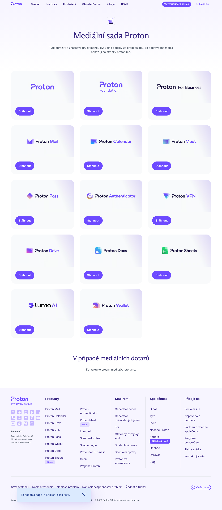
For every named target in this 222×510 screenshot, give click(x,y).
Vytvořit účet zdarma (176, 4)
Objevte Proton (91, 4)
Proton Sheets (54, 457)
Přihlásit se (202, 4)
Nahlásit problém (68, 487)
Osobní (35, 4)
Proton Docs (53, 450)
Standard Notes (90, 438)
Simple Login (88, 445)
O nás (153, 409)
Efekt (153, 423)
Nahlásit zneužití (42, 487)
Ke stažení (69, 4)
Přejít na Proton (90, 466)
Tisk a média (193, 449)
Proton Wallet (54, 443)
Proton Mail (52, 409)
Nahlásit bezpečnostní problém (102, 487)
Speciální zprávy (125, 452)
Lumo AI (85, 431)
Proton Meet (88, 420)
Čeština (201, 487)
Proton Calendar (55, 416)
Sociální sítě (192, 409)
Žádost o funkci (136, 487)
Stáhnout (25, 111)
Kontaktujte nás (195, 456)
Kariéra (154, 437)
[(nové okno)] (13, 412)
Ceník (124, 4)
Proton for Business (92, 452)
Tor (117, 427)
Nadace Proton (159, 430)
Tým (152, 416)
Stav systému (20, 487)
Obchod (155, 448)
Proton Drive (53, 423)
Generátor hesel (125, 409)
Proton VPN (52, 430)
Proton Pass (53, 437)
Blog (152, 462)
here (66, 494)
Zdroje (111, 4)
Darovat (155, 455)
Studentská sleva (126, 445)
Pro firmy (51, 4)
